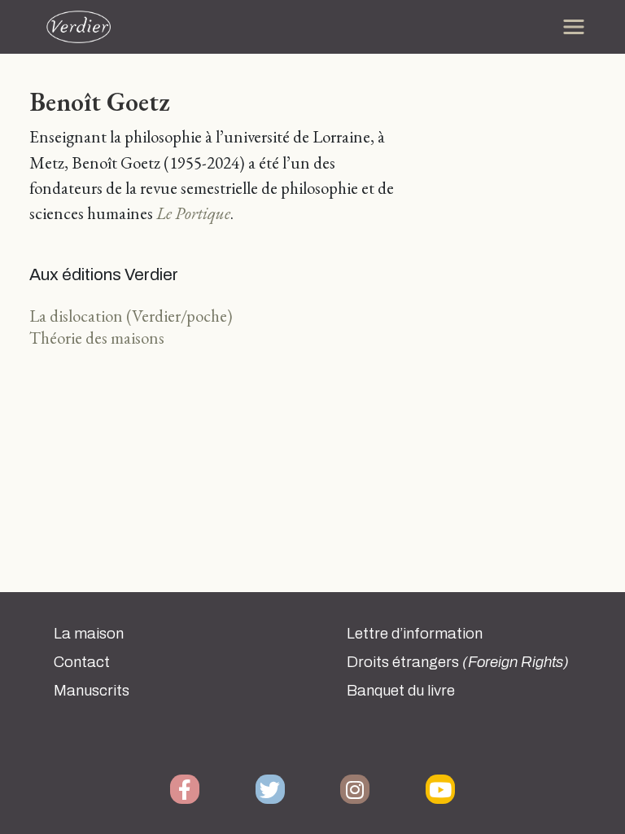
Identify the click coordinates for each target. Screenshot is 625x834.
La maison (89, 634)
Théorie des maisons (96, 338)
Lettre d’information (415, 634)
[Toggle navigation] (574, 26)
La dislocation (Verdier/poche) (131, 316)
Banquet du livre (401, 691)
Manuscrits (91, 691)
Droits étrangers (458, 662)
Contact (82, 662)
